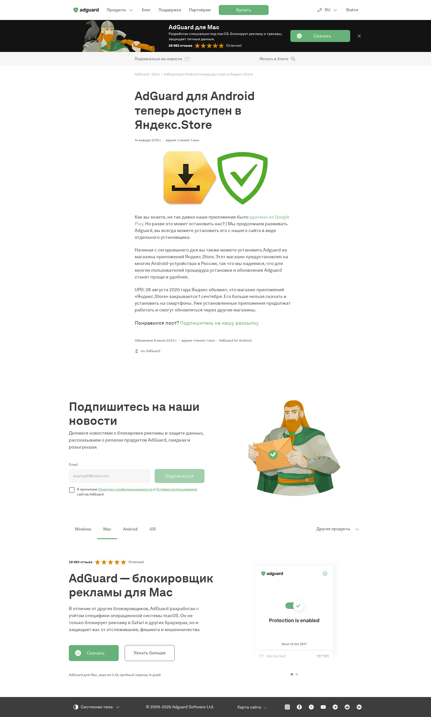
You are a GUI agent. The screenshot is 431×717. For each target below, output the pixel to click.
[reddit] (347, 707)
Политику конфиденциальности (125, 489)
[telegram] (335, 707)
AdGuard (142, 74)
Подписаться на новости (158, 58)
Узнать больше (150, 653)
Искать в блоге (274, 58)
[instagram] (287, 707)
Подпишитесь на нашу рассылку (219, 322)
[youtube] (323, 707)
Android (130, 529)
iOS (153, 529)
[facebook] (299, 707)
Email (73, 465)
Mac (107, 529)
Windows (83, 529)
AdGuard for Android (235, 340)
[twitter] (311, 707)
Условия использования (176, 489)
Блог (156, 74)
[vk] (359, 707)
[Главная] (86, 10)
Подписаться (179, 476)
